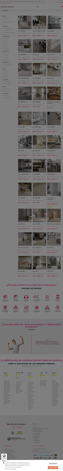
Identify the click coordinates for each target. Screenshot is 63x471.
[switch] (4, 462)
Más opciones (53, 463)
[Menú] (6, 454)
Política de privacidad (10, 469)
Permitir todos (53, 467)
